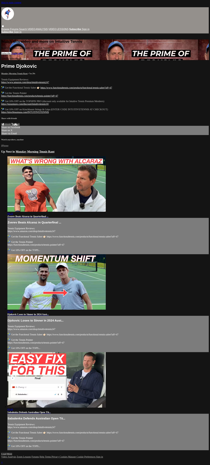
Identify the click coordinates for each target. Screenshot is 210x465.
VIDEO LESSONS (58, 29)
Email (17, 124)
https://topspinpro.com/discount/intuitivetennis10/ (25, 104)
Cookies (63, 456)
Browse (5, 29)
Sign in (85, 29)
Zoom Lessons (24, 456)
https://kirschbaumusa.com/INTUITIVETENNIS (25, 112)
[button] (3, 26)
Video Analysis (8, 456)
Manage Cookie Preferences (82, 456)
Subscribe (6, 53)
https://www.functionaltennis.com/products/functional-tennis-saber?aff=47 (76, 87)
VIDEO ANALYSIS (38, 29)
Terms (48, 456)
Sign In (18, 32)
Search (23, 29)
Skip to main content (11, 2)
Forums (14, 29)
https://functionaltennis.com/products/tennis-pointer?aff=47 (29, 96)
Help (42, 456)
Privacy (55, 456)
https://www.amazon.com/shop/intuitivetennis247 (25, 82)
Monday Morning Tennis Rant (14, 73)
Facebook (6, 124)
